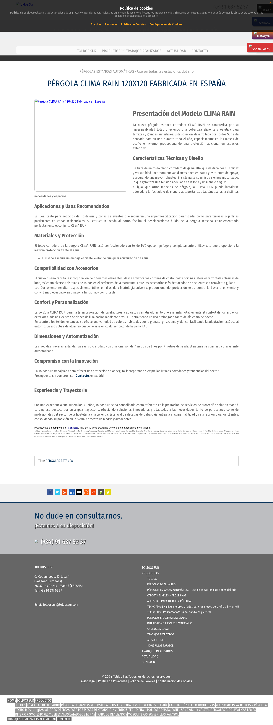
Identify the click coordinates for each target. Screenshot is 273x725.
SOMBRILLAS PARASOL (160, 645)
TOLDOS (152, 578)
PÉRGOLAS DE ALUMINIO (161, 584)
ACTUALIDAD (176, 51)
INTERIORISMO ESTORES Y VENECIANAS (169, 623)
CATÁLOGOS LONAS (158, 629)
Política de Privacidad (112, 681)
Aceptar (96, 24)
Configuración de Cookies (175, 681)
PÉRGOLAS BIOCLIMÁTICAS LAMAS (167, 617)
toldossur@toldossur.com (60, 605)
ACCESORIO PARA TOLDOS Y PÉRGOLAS (169, 601)
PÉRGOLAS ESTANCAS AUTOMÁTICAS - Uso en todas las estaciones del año (136, 71)
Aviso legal (88, 681)
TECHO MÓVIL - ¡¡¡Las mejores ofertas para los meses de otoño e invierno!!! (193, 606)
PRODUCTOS (43, 700)
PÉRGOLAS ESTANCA (59, 461)
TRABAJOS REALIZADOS (143, 51)
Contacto (82, 376)
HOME (11, 700)
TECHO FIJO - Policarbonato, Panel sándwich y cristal (179, 612)
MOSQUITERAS (155, 640)
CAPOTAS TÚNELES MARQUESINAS (166, 595)
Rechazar (111, 24)
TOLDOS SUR (86, 51)
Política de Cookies (142, 681)
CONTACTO (200, 51)
